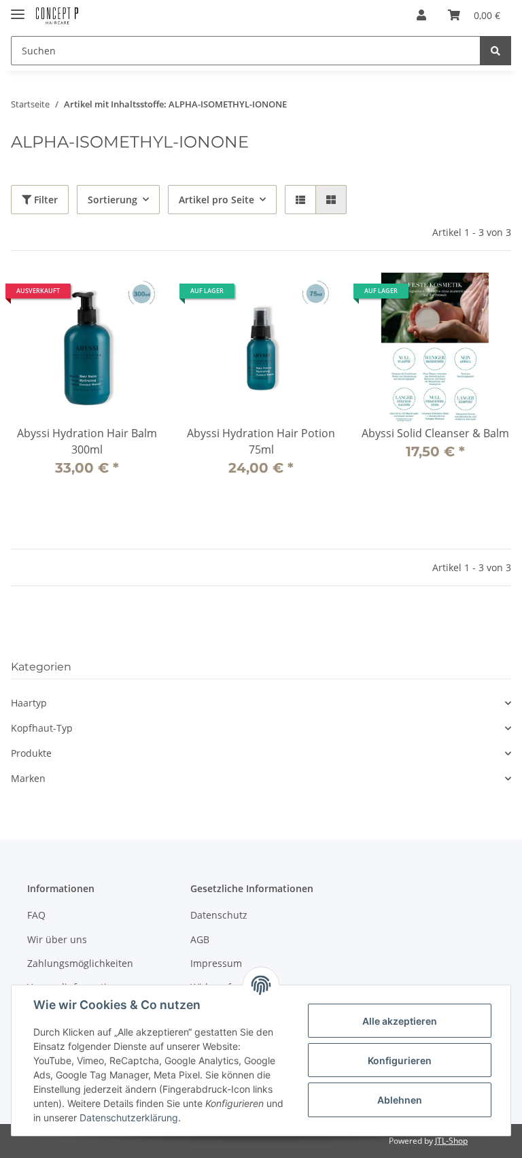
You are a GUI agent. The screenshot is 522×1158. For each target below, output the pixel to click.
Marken (28, 778)
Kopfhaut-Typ (42, 727)
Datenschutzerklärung (129, 1117)
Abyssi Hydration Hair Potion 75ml (261, 441)
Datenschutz (218, 914)
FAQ (36, 914)
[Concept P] (57, 15)
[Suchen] (495, 50)
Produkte (31, 753)
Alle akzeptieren (399, 1021)
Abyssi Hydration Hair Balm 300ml (87, 441)
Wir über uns (57, 939)
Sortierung (112, 199)
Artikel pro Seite (216, 199)
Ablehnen (399, 1100)
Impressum (216, 963)
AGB (199, 939)
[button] (421, 15)
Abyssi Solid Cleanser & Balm (435, 433)
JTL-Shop (451, 1140)
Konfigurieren (400, 1060)
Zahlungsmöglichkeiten (80, 963)
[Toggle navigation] (17, 8)
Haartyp (29, 702)
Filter (44, 199)
